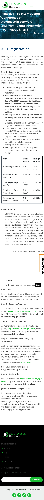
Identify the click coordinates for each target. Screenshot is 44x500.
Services (7, 457)
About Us (7, 448)
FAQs (6, 452)
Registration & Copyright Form (22, 311)
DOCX (22, 362)
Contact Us (8, 461)
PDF (29, 362)
